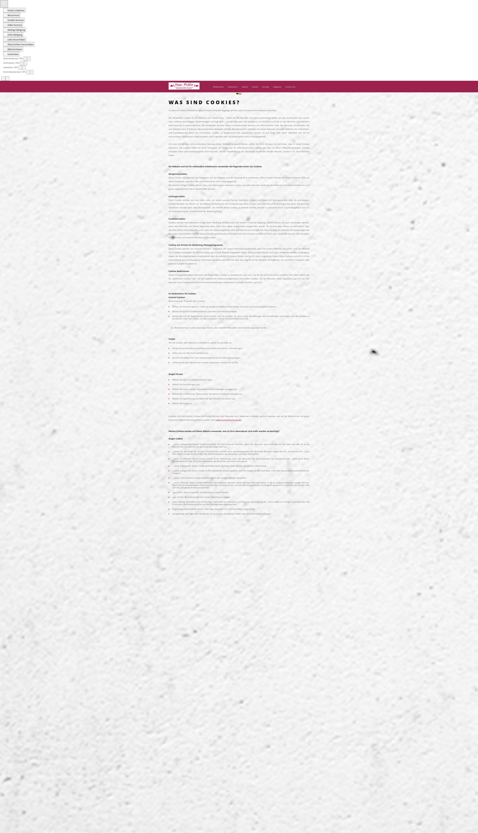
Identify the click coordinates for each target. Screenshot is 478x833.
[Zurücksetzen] (3, 78)
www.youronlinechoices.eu (228, 420)
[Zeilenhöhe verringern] (20, 67)
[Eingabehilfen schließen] (7, 78)
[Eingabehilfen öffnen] (4, 4)
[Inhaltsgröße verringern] (25, 58)
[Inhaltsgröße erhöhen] (29, 58)
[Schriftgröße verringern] (21, 63)
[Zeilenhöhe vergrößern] (24, 67)
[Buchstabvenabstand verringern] (28, 72)
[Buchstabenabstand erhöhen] (31, 72)
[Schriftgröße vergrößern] (25, 63)
